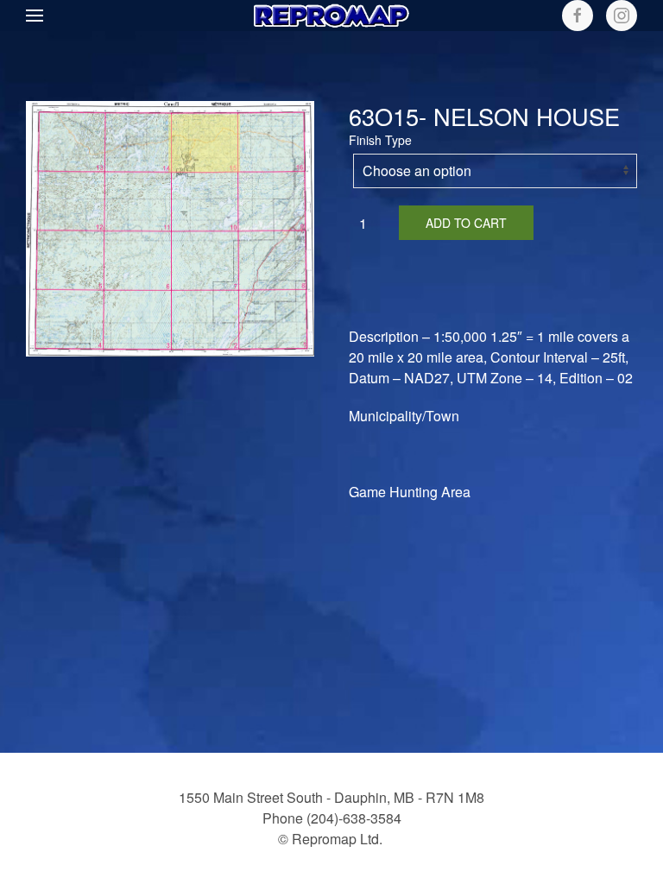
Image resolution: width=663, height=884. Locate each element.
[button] (34, 15)
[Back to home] (331, 15)
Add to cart (466, 222)
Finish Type (380, 139)
